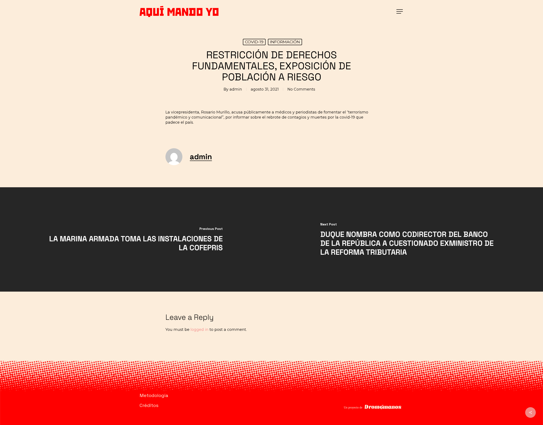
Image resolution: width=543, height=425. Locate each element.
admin (236, 89)
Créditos (149, 405)
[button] (400, 11)
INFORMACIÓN (285, 41)
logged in (199, 329)
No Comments (301, 89)
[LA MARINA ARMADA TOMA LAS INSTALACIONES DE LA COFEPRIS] (136, 239)
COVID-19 (254, 41)
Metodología (154, 395)
